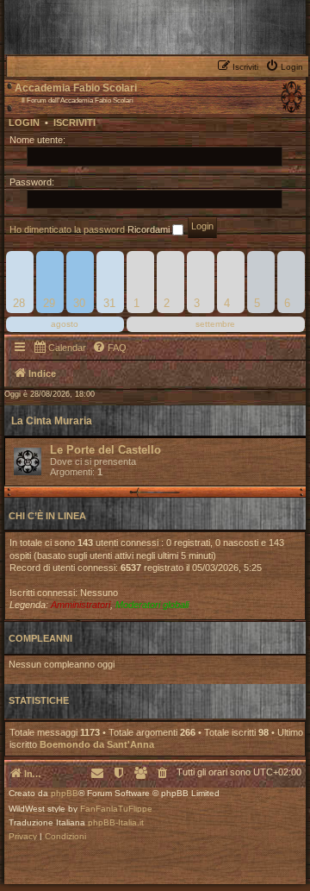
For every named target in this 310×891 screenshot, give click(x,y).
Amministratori (80, 604)
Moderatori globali (152, 604)
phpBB (64, 793)
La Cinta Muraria (51, 421)
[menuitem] (286, 66)
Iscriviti (74, 122)
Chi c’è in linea (47, 516)
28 (19, 303)
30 (79, 303)
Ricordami (149, 229)
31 (109, 303)
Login (24, 122)
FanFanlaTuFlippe (116, 809)
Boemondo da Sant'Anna (97, 744)
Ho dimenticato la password (67, 229)
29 (49, 303)
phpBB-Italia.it (116, 822)
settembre (215, 324)
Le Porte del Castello (105, 449)
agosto (64, 324)
